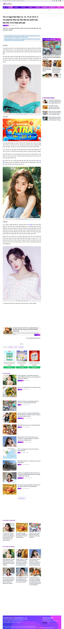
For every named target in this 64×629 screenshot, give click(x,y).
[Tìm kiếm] (59, 9)
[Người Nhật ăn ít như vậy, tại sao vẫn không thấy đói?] (9, 429)
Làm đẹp (30, 7)
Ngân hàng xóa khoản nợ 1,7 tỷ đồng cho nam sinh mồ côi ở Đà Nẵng (29, 461)
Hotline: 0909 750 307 (20, 0)
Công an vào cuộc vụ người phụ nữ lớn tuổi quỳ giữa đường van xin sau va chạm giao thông (34, 535)
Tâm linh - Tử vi (5, 25)
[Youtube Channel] (57, 0)
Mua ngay (9, 367)
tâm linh (10, 347)
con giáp (30, 224)
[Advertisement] (24, 315)
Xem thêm (38, 334)
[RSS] (58, 0)
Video (59, 7)
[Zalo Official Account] (55, 0)
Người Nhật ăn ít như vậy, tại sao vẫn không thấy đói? (29, 425)
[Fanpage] (52, 0)
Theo (32, 338)
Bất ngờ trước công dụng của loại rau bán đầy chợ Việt (29, 387)
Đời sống (16, 7)
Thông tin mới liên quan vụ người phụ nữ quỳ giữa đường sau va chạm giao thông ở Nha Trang (28, 402)
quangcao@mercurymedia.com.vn (51, 620)
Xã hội (19, 452)
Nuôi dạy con (52, 7)
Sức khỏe (38, 7)
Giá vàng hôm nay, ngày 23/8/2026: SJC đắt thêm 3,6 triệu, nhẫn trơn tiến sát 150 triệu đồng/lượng (29, 485)
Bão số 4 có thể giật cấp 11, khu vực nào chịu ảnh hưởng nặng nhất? (28, 449)
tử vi (16, 347)
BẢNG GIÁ (44, 622)
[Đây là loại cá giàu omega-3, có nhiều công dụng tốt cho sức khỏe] (47, 76)
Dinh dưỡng (44, 7)
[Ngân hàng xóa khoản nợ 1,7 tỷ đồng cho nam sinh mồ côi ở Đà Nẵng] (9, 465)
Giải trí (23, 7)
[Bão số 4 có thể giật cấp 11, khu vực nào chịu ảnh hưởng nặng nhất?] (9, 453)
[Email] (60, 0)
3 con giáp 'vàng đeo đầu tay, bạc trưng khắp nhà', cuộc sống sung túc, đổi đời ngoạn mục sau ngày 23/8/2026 (21, 579)
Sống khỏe (20, 427)
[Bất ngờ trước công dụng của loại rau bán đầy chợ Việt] (9, 392)
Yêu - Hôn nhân (9, 7)
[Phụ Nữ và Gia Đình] (8, 3)
